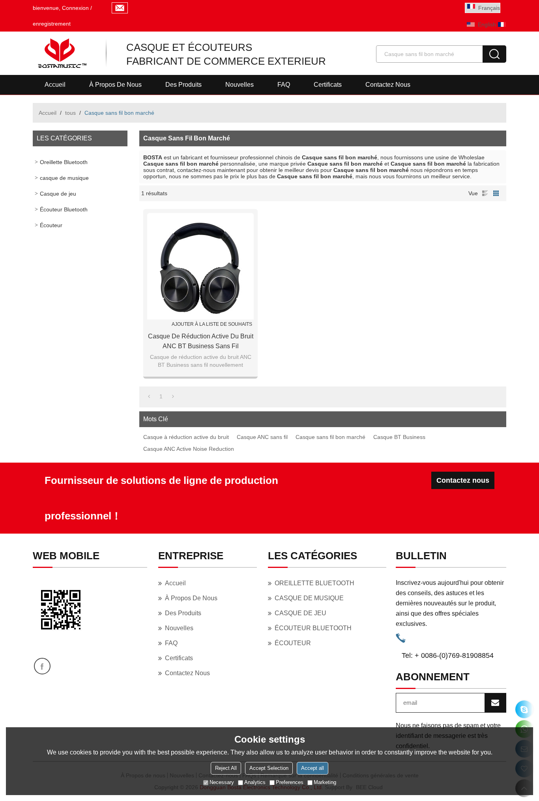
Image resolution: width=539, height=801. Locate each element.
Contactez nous (387, 84)
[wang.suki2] (524, 709)
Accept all (312, 768)
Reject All (226, 768)
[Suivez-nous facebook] (42, 666)
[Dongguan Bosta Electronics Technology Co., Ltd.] (61, 53)
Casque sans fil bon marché (330, 437)
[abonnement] (495, 702)
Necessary (222, 782)
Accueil (55, 84)
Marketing (325, 782)
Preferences (289, 782)
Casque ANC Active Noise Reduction (188, 449)
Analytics (255, 782)
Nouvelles (239, 84)
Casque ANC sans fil (262, 437)
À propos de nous (115, 84)
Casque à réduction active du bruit (186, 437)
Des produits (183, 84)
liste (485, 193)
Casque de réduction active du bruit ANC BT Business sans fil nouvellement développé (200, 342)
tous (70, 113)
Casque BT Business (399, 437)
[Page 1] (149, 396)
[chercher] (494, 54)
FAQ (283, 84)
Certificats (328, 84)
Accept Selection (268, 768)
